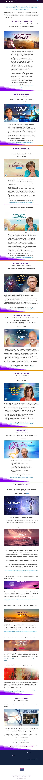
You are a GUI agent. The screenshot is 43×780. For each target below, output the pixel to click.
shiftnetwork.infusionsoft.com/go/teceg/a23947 (21, 366)
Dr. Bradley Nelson (24, 7)
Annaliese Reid (17, 9)
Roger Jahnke (18, 6)
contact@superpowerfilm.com (11, 765)
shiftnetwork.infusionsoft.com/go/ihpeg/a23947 (21, 423)
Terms (13, 755)
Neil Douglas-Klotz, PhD (28, 6)
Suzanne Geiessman (9, 6)
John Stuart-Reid (25, 9)
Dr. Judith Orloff (33, 7)
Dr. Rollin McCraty (14, 7)
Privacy (29, 752)
